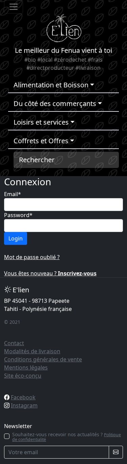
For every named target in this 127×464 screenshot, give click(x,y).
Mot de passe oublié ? (32, 257)
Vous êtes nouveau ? (50, 273)
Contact (14, 343)
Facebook (23, 397)
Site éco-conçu (22, 375)
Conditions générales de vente (43, 359)
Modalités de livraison (32, 351)
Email (12, 194)
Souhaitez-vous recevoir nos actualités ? (66, 437)
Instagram (24, 405)
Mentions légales (26, 367)
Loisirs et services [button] (41, 122)
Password (18, 215)
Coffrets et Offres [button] (41, 140)
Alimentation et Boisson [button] (51, 84)
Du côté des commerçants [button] (55, 103)
